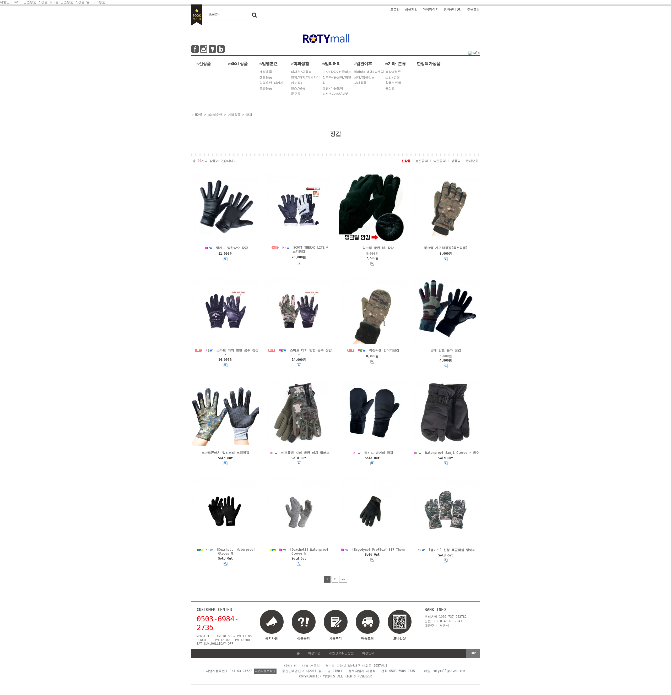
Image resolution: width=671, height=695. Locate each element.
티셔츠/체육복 (301, 72)
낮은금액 (439, 161)
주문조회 (473, 9)
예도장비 (297, 83)
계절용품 (265, 72)
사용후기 (335, 638)
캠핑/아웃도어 (332, 88)
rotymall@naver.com (448, 671)
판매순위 (472, 161)
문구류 (295, 94)
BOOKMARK (196, 14)
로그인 (395, 9)
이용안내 (368, 653)
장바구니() (453, 9)
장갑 (249, 115)
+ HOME (196, 115)
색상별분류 (393, 72)
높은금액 (421, 161)
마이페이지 (431, 9)
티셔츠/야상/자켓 (335, 94)
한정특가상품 (428, 63)
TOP (473, 653)
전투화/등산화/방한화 (336, 80)
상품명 (456, 161)
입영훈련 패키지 (271, 83)
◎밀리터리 (331, 63)
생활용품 (265, 77)
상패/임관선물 (364, 77)
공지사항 (271, 638)
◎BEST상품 (238, 63)
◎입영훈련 (268, 63)
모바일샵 (399, 638)
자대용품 (360, 83)
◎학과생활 (300, 63)
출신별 (390, 88)
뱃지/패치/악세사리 (305, 77)
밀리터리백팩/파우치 (369, 72)
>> (343, 579)
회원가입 (411, 9)
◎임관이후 (363, 63)
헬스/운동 (298, 88)
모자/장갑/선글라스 (336, 72)
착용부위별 (393, 83)
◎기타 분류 (395, 63)
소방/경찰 (392, 77)
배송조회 (367, 638)
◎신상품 (204, 63)
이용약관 (314, 653)
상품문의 (303, 638)
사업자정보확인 (265, 671)
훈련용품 (265, 88)
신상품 (406, 161)
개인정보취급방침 (341, 653)
